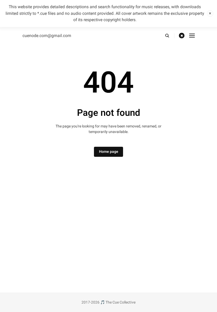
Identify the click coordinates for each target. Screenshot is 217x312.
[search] (169, 35)
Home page (108, 151)
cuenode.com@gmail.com (46, 36)
